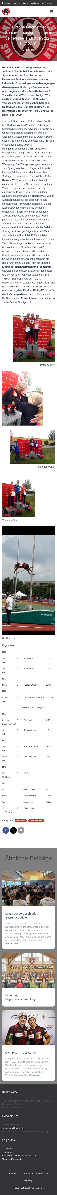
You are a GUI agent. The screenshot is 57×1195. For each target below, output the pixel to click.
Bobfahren (6, 3)
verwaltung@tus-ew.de (13, 1128)
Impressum (28, 1181)
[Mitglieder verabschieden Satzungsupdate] (28, 888)
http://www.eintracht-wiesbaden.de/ (19, 1155)
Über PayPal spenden (12, 1159)
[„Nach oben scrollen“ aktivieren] (51, 1189)
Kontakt (13, 1173)
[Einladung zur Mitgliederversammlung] (28, 970)
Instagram (7, 1152)
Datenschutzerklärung (35, 1173)
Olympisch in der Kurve (20, 1052)
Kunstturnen (35, 3)
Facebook (7, 1148)
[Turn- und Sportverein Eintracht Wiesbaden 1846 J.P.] (7, 11)
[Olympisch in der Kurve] (28, 1027)
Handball (17, 3)
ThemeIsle (39, 1188)
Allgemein (20, 820)
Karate (25, 3)
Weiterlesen (12, 943)
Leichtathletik (47, 3)
